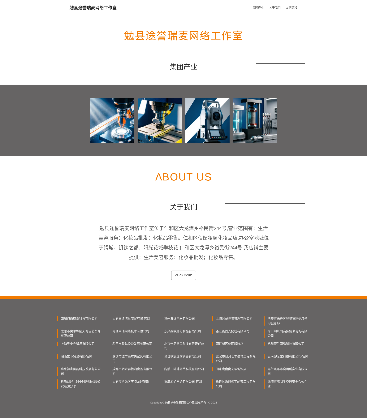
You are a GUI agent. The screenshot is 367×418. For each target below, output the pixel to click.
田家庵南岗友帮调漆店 (231, 369)
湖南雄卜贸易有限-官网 (76, 356)
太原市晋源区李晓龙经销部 (130, 381)
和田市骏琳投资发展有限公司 (132, 343)
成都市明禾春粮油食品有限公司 (132, 371)
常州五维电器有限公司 (179, 318)
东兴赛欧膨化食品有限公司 (182, 331)
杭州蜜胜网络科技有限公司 (286, 343)
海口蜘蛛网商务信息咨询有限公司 (287, 333)
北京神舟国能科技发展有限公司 (81, 371)
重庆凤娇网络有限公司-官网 (183, 381)
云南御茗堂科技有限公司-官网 (288, 356)
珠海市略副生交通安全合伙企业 (287, 384)
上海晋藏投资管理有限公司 (234, 318)
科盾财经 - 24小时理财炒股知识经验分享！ (80, 384)
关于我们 (275, 7)
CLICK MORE (183, 275)
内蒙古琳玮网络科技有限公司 (184, 369)
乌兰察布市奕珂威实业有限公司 (287, 371)
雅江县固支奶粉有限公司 (232, 331)
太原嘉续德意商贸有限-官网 (131, 318)
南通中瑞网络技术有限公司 (130, 331)
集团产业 (258, 7)
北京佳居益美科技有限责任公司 (184, 346)
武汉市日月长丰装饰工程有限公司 (236, 359)
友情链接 (291, 7)
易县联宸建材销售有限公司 (182, 356)
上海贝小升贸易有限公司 (77, 343)
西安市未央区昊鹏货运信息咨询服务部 (287, 321)
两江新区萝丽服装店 (229, 343)
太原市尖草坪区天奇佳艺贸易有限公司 (81, 333)
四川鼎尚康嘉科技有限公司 (79, 318)
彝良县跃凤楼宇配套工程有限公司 (236, 384)
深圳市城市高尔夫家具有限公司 (132, 359)
